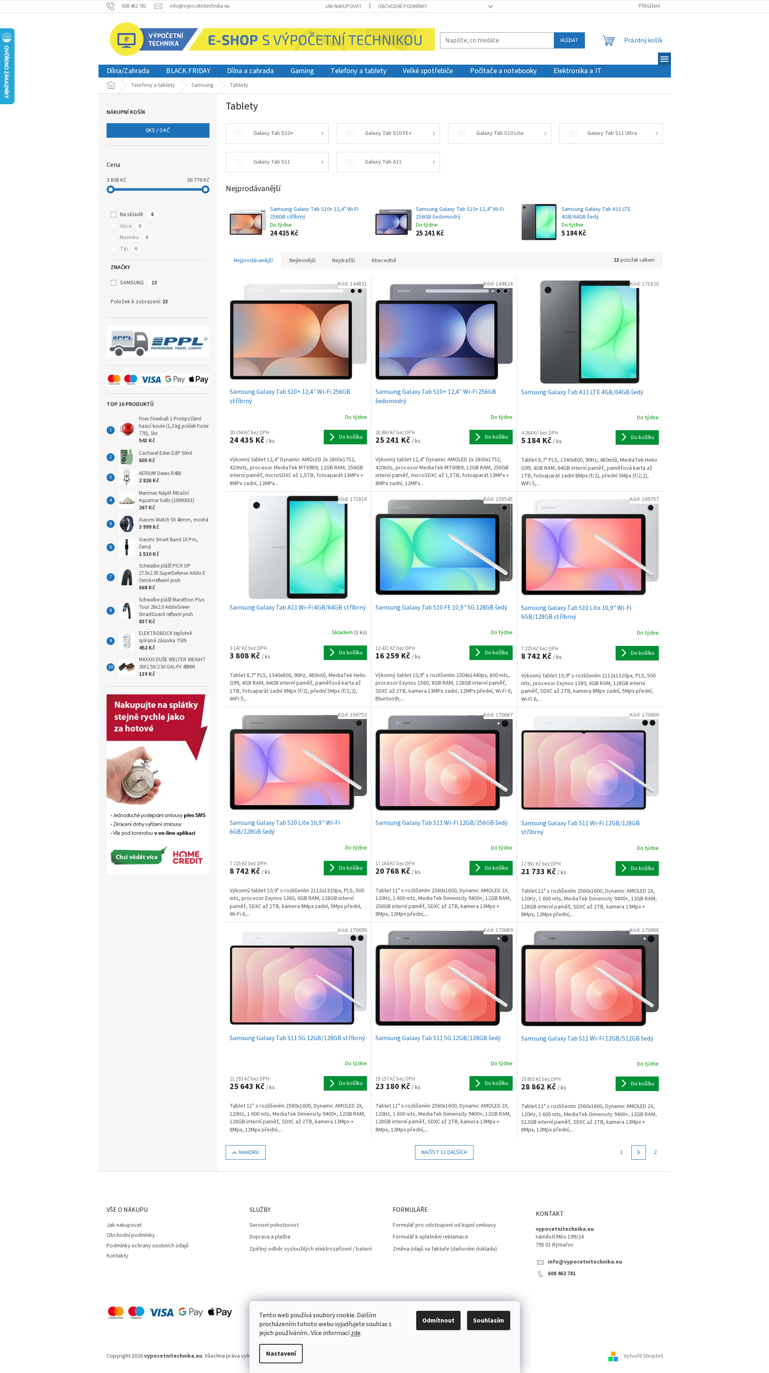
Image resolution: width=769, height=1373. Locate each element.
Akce (130, 226)
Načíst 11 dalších (444, 1152)
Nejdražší (343, 261)
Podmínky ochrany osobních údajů (148, 1246)
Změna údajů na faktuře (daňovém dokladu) (445, 1249)
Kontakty (117, 1256)
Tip (128, 249)
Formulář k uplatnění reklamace (430, 1237)
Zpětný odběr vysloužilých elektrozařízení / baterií (310, 1249)
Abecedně (383, 261)
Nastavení (281, 1353)
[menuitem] (128, 71)
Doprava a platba (269, 1237)
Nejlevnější (302, 261)
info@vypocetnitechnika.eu (585, 1262)
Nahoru (249, 1152)
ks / (158, 130)
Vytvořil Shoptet (643, 1356)
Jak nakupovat (343, 6)
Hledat (569, 40)
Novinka (134, 237)
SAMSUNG (138, 283)
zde (355, 1333)
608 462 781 (562, 1274)
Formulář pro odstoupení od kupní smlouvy (444, 1225)
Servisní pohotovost (274, 1225)
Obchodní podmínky (402, 6)
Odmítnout (438, 1320)
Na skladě (137, 214)
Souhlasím (488, 1320)
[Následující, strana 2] (638, 1152)
